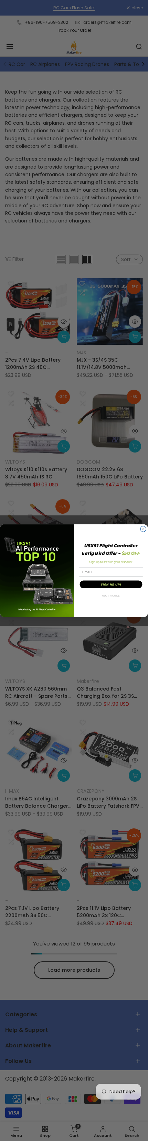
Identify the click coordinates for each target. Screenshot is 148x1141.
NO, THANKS (111, 595)
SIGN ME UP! (111, 584)
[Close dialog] (143, 529)
